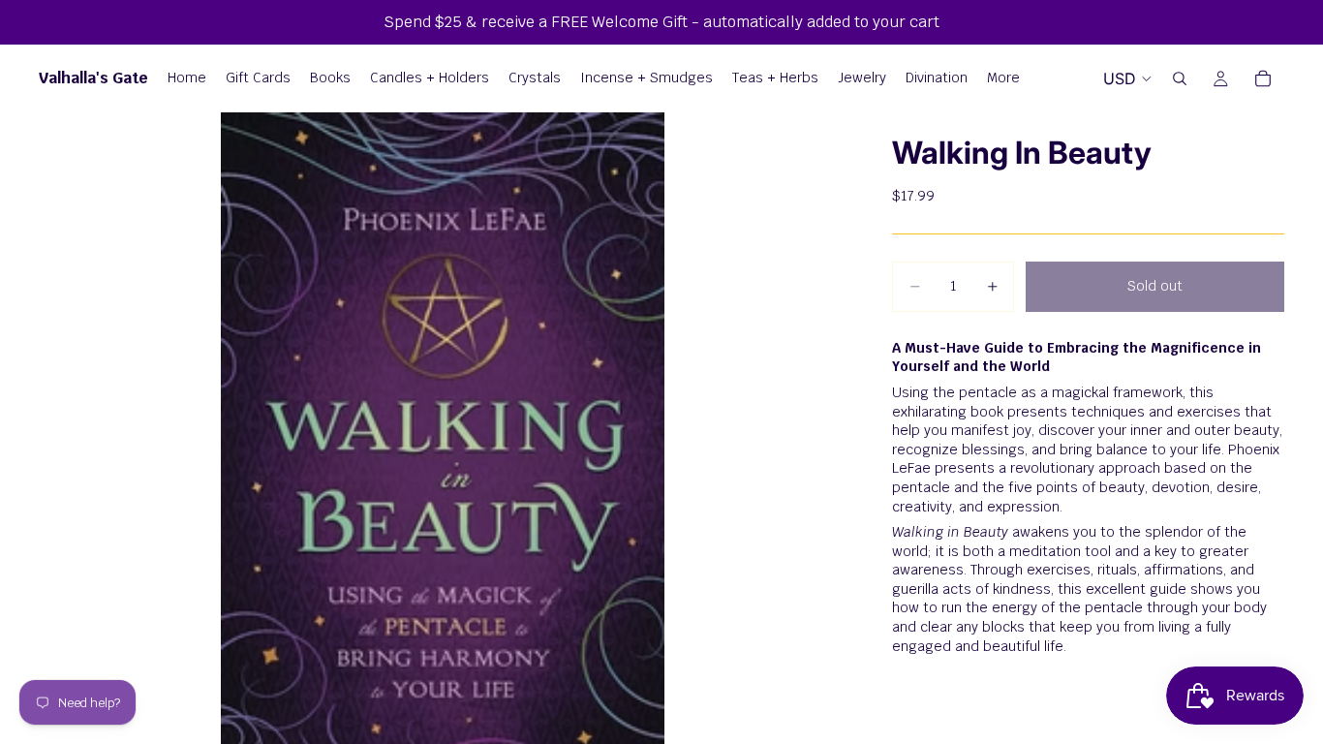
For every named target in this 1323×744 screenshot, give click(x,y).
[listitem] (1003, 78)
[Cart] (1263, 78)
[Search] (1179, 78)
